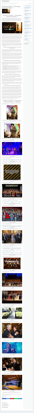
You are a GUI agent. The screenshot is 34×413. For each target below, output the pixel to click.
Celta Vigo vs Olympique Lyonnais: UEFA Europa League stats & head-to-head (28, 28)
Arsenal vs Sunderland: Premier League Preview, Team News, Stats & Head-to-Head (27, 14)
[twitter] (8, 398)
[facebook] (4, 398)
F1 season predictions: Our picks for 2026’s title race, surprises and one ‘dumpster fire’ (27, 32)
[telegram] (20, 398)
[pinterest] (12, 398)
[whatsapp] (16, 398)
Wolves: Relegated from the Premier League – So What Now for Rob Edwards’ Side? (27, 18)
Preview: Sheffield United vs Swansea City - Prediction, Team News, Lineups (27, 21)
